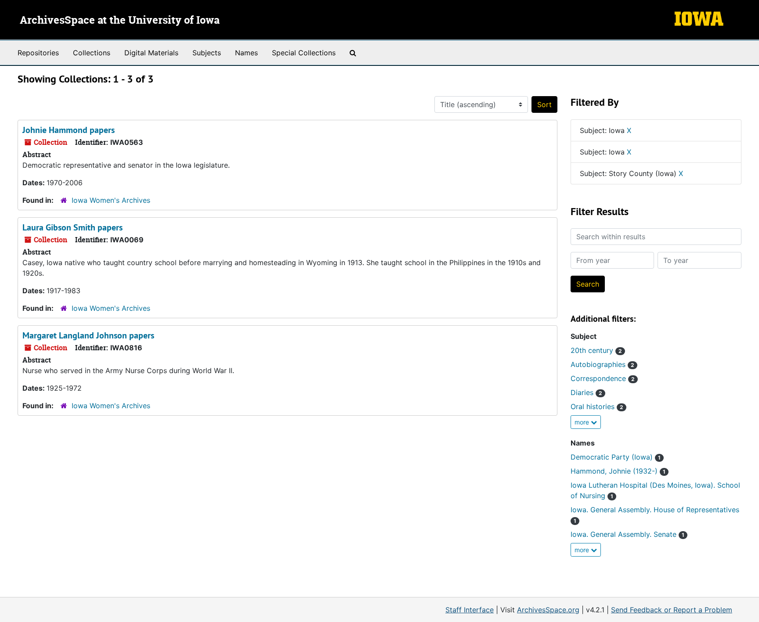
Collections (91, 52)
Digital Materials (151, 52)
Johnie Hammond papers (68, 130)
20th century (596, 350)
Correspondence (603, 378)
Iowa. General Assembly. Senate (627, 534)
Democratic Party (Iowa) (616, 457)
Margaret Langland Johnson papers (88, 335)
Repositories (38, 52)
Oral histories (597, 406)
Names (246, 52)
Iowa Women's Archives (111, 200)
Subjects (206, 52)
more (583, 422)
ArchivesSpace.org (548, 609)
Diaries (586, 392)
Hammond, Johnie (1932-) (618, 471)
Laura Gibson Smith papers (72, 227)
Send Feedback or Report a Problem (671, 609)
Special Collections (304, 52)
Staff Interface (469, 609)
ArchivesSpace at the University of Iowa (120, 20)
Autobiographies (602, 364)
